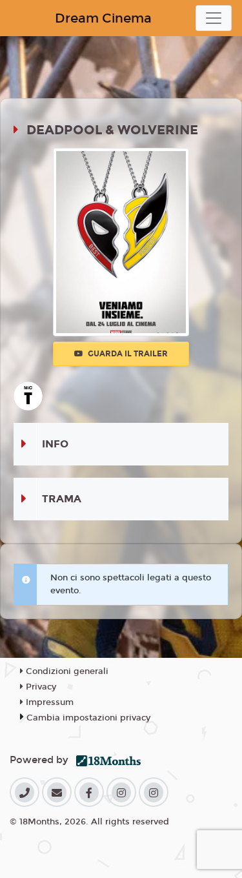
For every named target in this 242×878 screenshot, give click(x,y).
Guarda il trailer (127, 353)
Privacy (39, 687)
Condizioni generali (65, 671)
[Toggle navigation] (214, 18)
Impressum (48, 702)
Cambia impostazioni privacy (88, 718)
